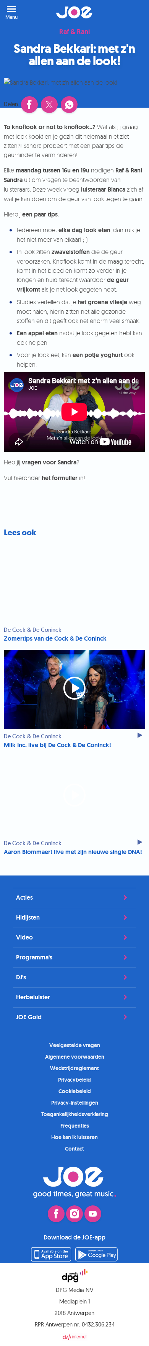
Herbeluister (33, 997)
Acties (24, 898)
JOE (74, 12)
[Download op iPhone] (51, 1259)
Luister (133, 12)
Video (24, 937)
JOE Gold (29, 1017)
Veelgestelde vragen (74, 1045)
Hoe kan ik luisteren (74, 1137)
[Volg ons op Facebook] (56, 1213)
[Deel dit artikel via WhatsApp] (69, 104)
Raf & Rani (74, 32)
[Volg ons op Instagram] (74, 1213)
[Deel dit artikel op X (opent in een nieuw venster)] (49, 104)
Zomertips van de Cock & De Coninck (55, 639)
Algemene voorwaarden (74, 1056)
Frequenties (74, 1125)
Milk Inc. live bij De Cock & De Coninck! (57, 745)
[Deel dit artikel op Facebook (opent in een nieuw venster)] (29, 104)
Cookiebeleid (74, 1091)
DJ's (21, 977)
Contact (74, 1148)
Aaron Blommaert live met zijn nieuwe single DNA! (73, 852)
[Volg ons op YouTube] (92, 1213)
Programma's (34, 957)
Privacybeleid (74, 1079)
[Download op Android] (96, 1259)
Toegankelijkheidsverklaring (74, 1114)
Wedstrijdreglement (74, 1068)
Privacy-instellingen (74, 1102)
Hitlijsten (28, 917)
